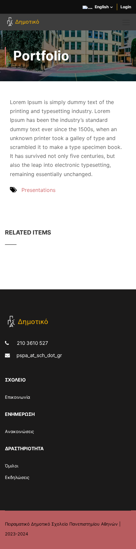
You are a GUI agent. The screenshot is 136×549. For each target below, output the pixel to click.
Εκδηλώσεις (17, 477)
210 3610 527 (32, 343)
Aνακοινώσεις (19, 431)
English (102, 6)
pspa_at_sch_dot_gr (39, 355)
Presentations (38, 190)
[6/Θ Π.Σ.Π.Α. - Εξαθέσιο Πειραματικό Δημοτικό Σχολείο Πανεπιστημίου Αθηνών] (24, 23)
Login (125, 6)
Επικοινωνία (17, 397)
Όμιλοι (11, 465)
